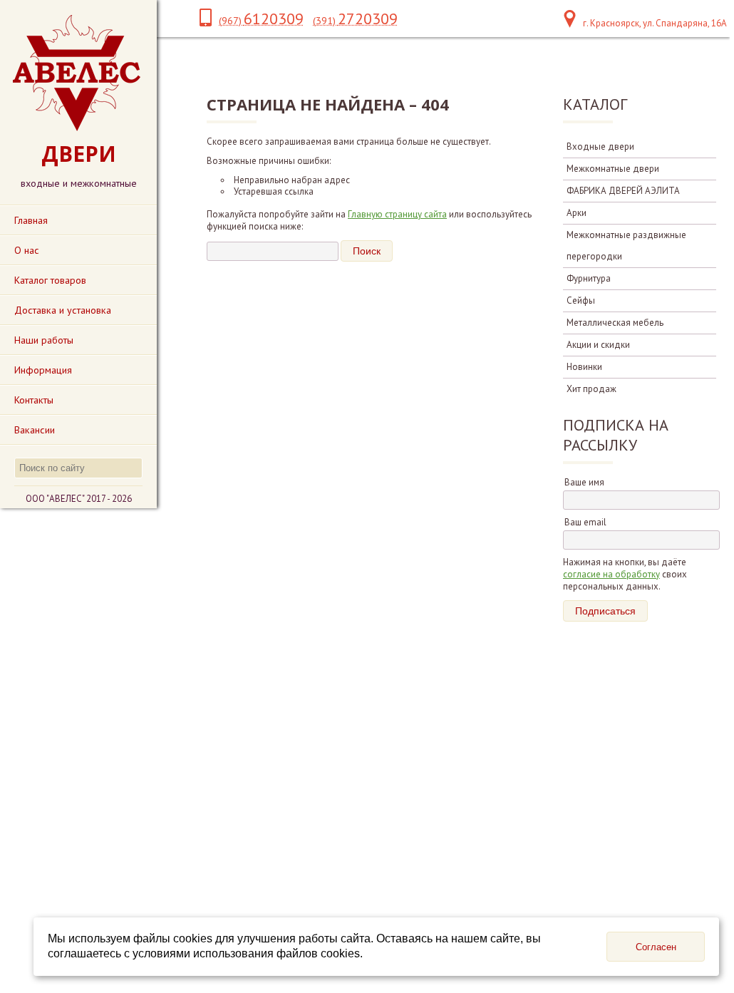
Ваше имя (584, 482)
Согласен (656, 947)
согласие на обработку (611, 574)
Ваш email (585, 522)
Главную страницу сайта (397, 214)
